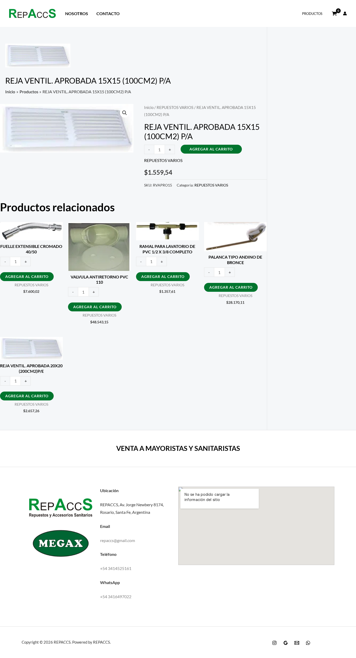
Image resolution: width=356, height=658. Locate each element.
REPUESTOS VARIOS (175, 107)
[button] (124, 113)
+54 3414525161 (115, 568)
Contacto (108, 13)
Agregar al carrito (211, 149)
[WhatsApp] (308, 642)
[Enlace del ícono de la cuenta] (345, 13)
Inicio (149, 107)
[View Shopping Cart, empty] (334, 13)
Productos (312, 13)
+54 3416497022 (115, 596)
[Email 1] (296, 642)
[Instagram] (274, 642)
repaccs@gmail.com (117, 540)
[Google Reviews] (285, 642)
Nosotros (76, 13)
